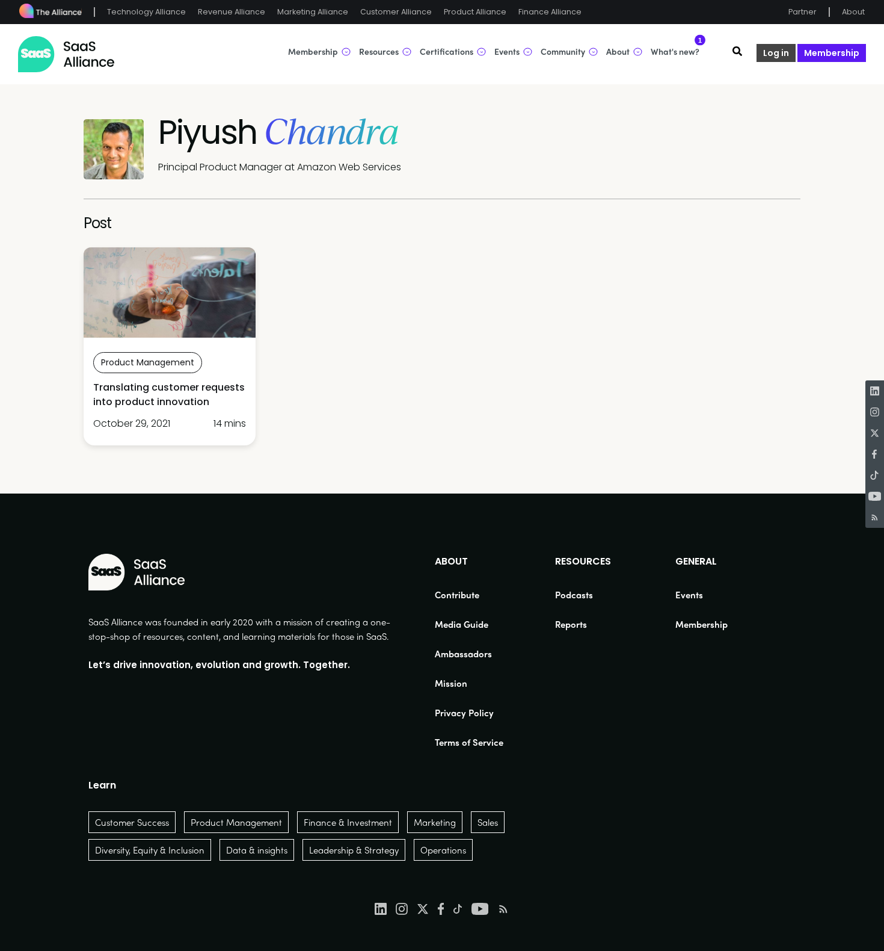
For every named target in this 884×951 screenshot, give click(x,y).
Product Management (236, 822)
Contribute (457, 594)
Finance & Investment (348, 822)
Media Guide (461, 624)
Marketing (435, 822)
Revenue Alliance (231, 12)
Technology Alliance (146, 12)
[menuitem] (469, 594)
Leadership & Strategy (354, 850)
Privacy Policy (464, 712)
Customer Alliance (396, 12)
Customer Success (132, 822)
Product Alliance (475, 12)
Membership (831, 53)
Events (689, 594)
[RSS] (874, 517)
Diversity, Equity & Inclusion (149, 850)
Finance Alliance (550, 12)
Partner (802, 12)
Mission (451, 683)
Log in (776, 53)
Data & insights (256, 850)
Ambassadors (463, 653)
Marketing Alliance (312, 12)
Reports (571, 624)
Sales (487, 822)
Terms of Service (469, 742)
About (853, 12)
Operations (443, 850)
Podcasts (574, 594)
